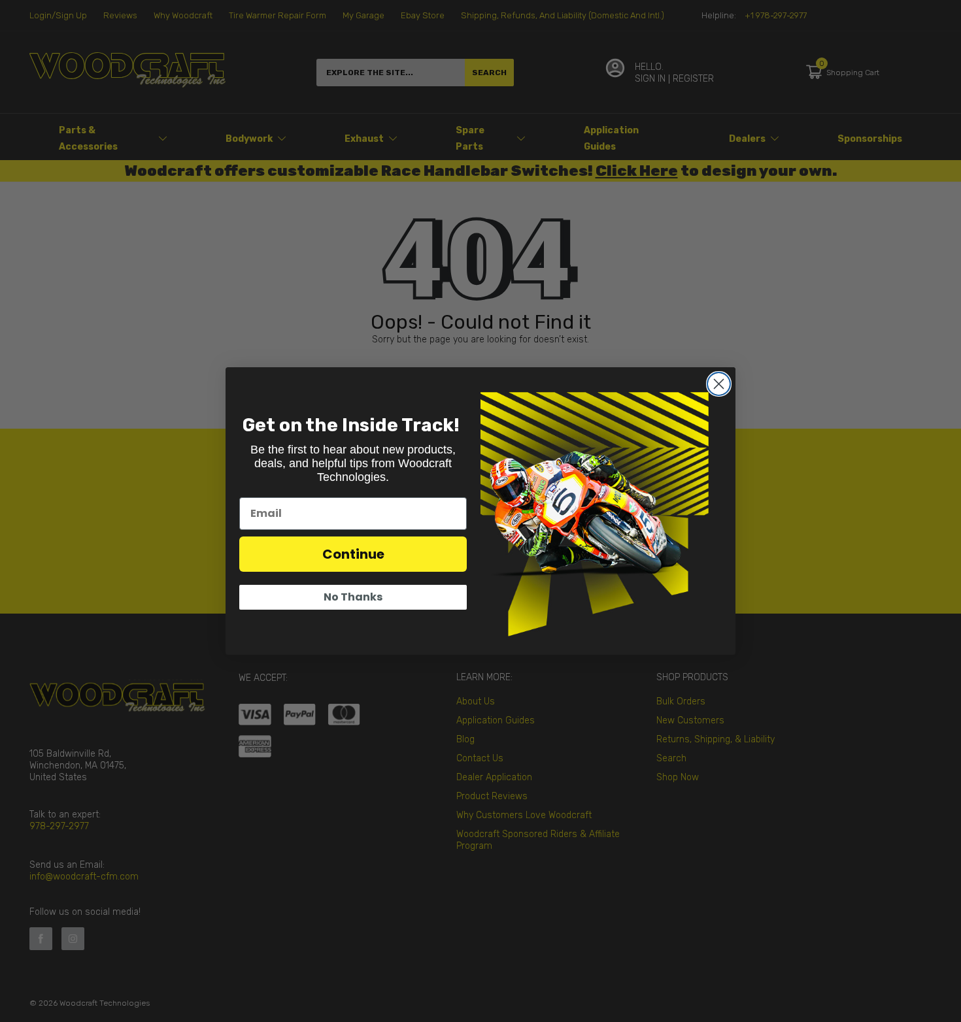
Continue (353, 554)
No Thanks (353, 596)
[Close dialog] (718, 383)
